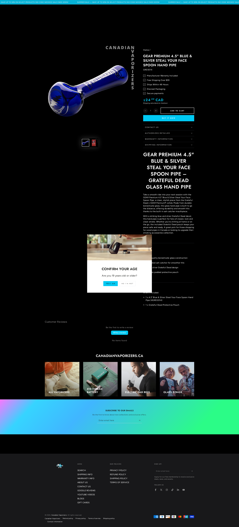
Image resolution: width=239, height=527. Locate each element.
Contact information (55, 522)
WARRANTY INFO (85, 478)
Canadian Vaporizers (59, 515)
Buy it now (169, 118)
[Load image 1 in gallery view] (85, 143)
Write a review (119, 332)
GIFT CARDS (83, 502)
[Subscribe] (140, 420)
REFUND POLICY (118, 474)
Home (146, 50)
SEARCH (81, 470)
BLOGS (80, 498)
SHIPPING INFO (84, 474)
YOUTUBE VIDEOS (86, 494)
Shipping (146, 103)
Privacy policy (81, 518)
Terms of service (94, 518)
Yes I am (110, 283)
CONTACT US (84, 486)
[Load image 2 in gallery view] (93, 143)
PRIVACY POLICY (118, 470)
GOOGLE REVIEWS (86, 490)
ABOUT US (82, 482)
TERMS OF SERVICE (119, 482)
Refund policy (68, 518)
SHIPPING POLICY (118, 478)
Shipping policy (109, 518)
